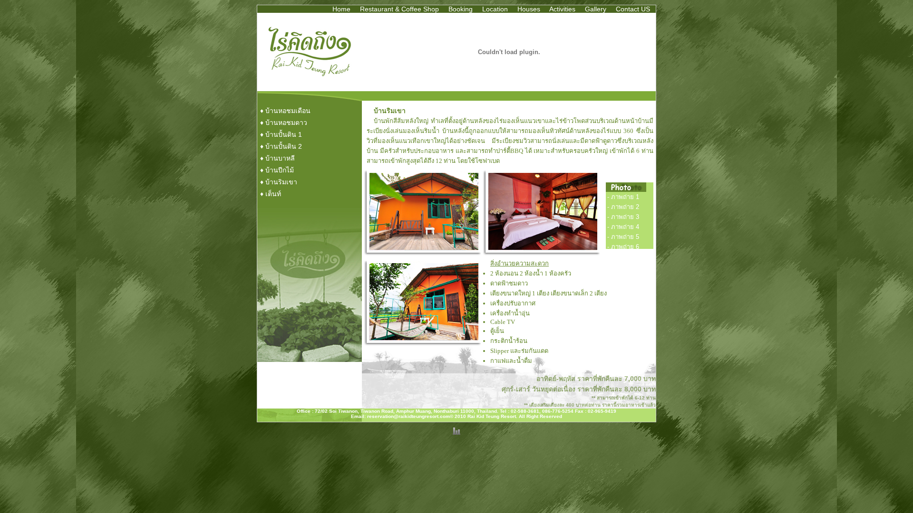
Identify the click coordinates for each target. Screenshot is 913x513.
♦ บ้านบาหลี (277, 158)
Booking (460, 9)
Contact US (633, 9)
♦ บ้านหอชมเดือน (285, 110)
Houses (528, 9)
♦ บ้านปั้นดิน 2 (281, 146)
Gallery (595, 9)
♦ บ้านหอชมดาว (283, 122)
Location (495, 9)
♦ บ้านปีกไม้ (277, 170)
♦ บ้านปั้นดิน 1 (281, 134)
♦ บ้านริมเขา (278, 182)
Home (341, 9)
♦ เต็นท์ (270, 194)
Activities (562, 9)
